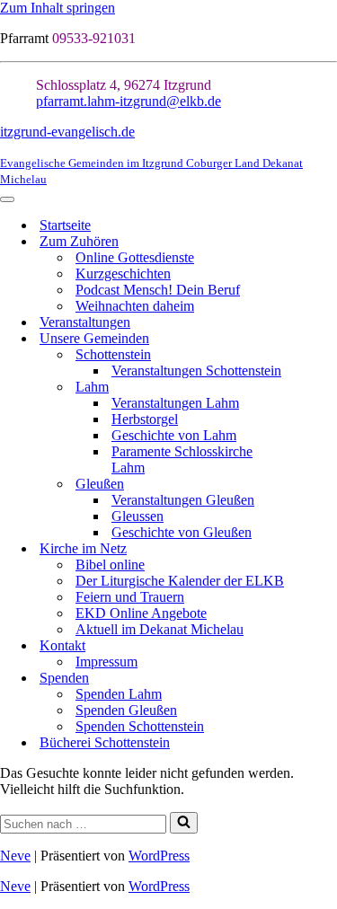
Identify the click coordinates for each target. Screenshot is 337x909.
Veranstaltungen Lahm (175, 402)
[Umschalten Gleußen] (328, 484)
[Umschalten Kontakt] (328, 646)
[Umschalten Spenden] (328, 678)
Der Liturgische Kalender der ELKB (179, 580)
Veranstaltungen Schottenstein (196, 370)
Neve (15, 855)
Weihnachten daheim (134, 305)
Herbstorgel (144, 419)
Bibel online (110, 564)
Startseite (65, 225)
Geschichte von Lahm (173, 435)
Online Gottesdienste (134, 257)
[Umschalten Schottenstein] (328, 355)
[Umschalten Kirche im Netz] (328, 549)
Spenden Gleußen (126, 710)
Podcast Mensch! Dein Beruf (157, 289)
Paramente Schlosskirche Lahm (182, 459)
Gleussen (137, 516)
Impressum (106, 661)
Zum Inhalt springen (57, 7)
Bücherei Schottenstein (105, 742)
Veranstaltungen (85, 322)
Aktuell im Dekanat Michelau (159, 629)
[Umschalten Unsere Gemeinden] (328, 339)
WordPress (159, 855)
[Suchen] (184, 823)
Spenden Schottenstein (139, 726)
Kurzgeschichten (123, 273)
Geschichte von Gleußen (181, 532)
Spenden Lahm (118, 694)
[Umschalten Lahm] (328, 387)
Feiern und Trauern (129, 597)
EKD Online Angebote (141, 613)
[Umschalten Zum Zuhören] (328, 242)
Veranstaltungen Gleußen (182, 499)
